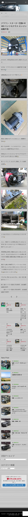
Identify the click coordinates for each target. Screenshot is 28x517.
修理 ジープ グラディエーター (19, 363)
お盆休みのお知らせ (17, 374)
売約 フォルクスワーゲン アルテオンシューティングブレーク (19, 411)
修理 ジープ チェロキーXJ (23, 331)
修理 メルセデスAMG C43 (9, 310)
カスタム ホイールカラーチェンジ (19, 387)
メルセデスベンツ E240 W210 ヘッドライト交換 (9, 332)
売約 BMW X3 (16, 421)
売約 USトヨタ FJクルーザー (19, 433)
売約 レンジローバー (17, 398)
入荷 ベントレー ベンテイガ (19, 445)
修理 (9, 32)
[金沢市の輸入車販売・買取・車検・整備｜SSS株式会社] (8, 2)
